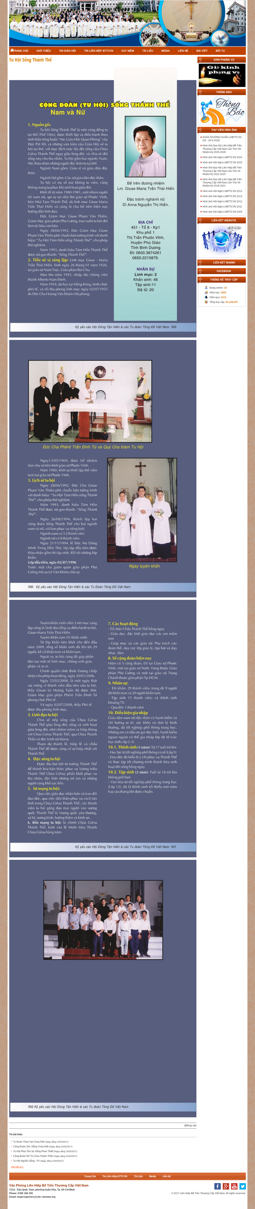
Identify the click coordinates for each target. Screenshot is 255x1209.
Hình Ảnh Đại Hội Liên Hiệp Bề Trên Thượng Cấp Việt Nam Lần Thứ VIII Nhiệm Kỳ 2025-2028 (222, 148)
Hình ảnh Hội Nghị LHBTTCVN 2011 (222, 206)
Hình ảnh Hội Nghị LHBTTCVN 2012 (222, 201)
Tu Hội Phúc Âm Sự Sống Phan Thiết (45, 1151)
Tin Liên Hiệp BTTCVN (98, 50)
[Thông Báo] (222, 110)
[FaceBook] (216, 1190)
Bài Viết (202, 50)
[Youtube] (233, 1190)
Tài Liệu (147, 50)
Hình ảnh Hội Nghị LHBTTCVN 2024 (222, 157)
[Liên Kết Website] (222, 240)
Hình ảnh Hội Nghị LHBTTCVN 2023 (222, 162)
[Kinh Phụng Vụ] (222, 75)
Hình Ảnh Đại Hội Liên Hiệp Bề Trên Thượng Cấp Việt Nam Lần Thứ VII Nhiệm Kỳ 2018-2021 (222, 182)
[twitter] (241, 1190)
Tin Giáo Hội (67, 50)
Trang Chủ (20, 50)
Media (165, 50)
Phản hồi (191, 1125)
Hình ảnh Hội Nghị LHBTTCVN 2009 (222, 211)
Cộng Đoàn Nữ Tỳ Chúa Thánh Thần (45, 1156)
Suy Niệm (127, 50)
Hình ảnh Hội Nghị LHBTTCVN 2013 (222, 196)
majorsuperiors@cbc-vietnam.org (36, 1196)
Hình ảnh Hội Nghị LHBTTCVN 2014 (222, 191)
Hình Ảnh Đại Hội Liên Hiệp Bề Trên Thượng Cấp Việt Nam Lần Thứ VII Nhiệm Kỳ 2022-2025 (222, 170)
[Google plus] (225, 1190)
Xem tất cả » (17, 1167)
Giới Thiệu (43, 50)
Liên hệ (183, 50)
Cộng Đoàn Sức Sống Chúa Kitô (43, 1146)
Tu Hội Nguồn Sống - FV (38, 1160)
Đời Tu (220, 50)
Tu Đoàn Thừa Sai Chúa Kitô (41, 1141)
